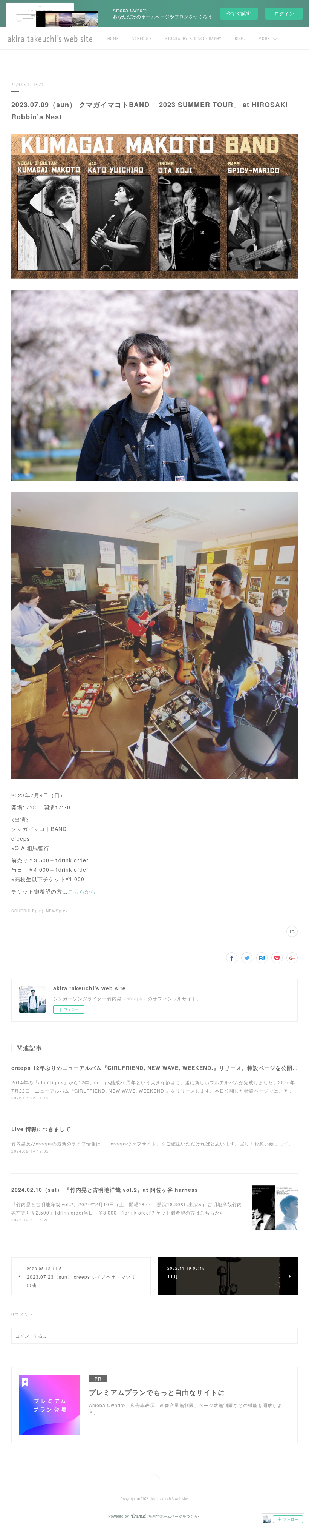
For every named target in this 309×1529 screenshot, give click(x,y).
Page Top (154, 1478)
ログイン (284, 13)
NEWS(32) (56, 911)
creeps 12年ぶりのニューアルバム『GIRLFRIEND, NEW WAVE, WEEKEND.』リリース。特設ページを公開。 (154, 1067)
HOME (113, 38)
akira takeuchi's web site (50, 39)
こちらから (82, 891)
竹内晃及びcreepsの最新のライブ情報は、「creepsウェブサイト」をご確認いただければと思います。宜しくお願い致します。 (152, 1143)
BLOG (240, 38)
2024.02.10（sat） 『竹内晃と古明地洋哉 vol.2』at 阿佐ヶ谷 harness (104, 1189)
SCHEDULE (142, 38)
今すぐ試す (238, 13)
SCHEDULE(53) (27, 911)
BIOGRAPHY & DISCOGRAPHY (193, 38)
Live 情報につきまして (41, 1129)
